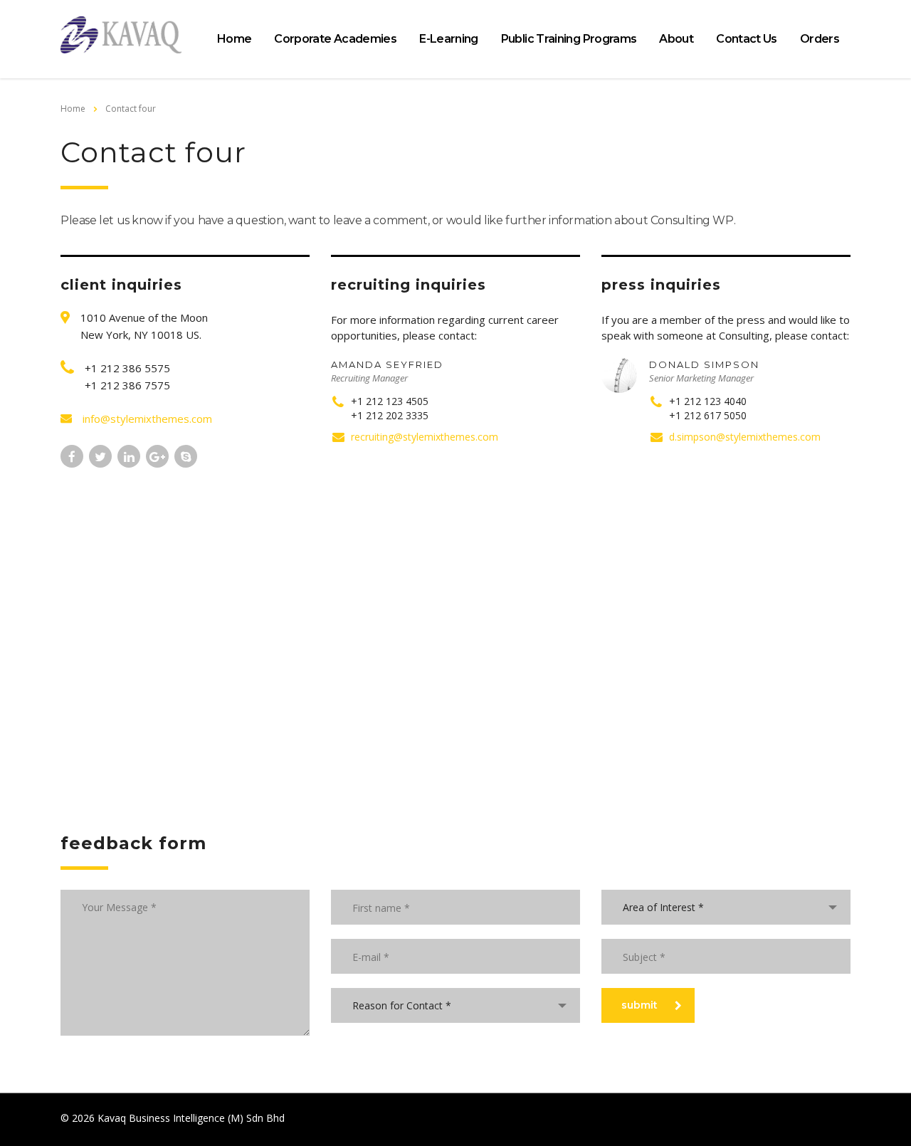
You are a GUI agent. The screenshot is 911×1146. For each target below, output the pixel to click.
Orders (819, 39)
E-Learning (448, 39)
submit (639, 1005)
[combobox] (455, 1005)
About (676, 39)
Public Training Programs (569, 39)
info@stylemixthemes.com (147, 418)
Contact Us (746, 39)
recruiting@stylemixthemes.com (424, 436)
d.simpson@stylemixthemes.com (745, 436)
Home (234, 39)
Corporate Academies (335, 39)
